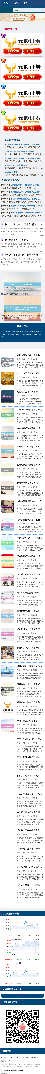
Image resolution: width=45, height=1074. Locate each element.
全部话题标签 (22, 995)
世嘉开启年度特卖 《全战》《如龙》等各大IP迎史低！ (19, 1057)
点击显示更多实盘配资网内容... (22, 907)
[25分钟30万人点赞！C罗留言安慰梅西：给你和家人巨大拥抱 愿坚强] (22, 308)
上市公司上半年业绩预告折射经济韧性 (20, 151)
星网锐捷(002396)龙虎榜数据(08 (12, 1070)
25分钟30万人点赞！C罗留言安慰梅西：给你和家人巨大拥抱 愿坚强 (21, 317)
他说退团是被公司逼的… (17, 239)
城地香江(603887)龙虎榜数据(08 (15, 293)
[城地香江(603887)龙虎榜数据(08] (22, 284)
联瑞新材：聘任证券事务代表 (30, 702)
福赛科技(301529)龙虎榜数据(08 (17, 165)
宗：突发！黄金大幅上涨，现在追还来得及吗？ (23, 158)
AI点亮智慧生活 (11, 172)
